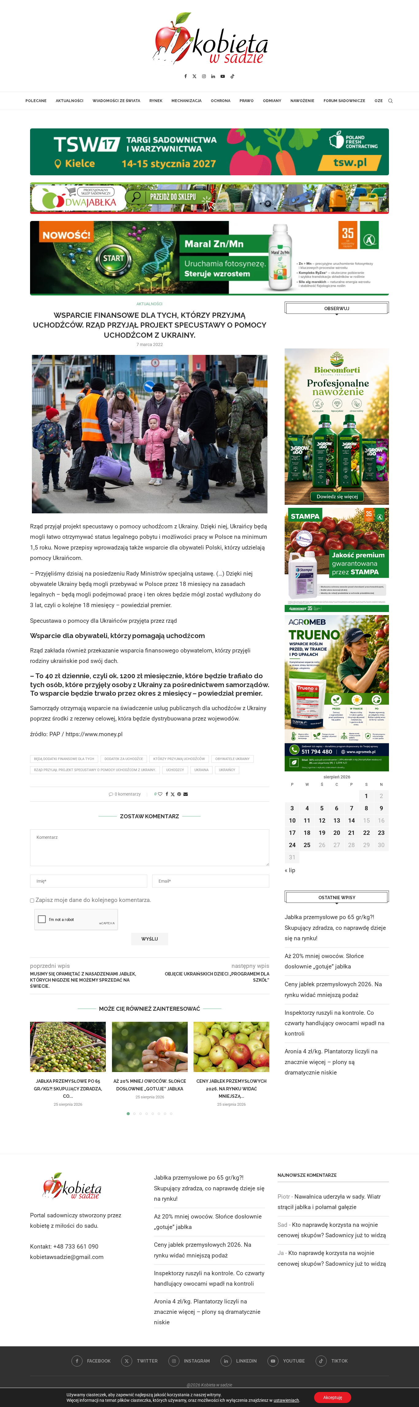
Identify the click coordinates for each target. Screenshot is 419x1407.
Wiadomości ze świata (116, 101)
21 (351, 832)
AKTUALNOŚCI (69, 101)
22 (366, 832)
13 (336, 820)
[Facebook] (185, 76)
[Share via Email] (185, 794)
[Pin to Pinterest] (179, 794)
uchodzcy (175, 770)
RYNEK (155, 101)
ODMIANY (272, 101)
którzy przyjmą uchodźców (179, 759)
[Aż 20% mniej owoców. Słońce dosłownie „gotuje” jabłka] (150, 1047)
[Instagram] (204, 76)
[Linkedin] (213, 76)
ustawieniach (286, 1400)
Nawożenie (302, 101)
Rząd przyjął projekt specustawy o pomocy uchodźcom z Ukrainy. (95, 770)
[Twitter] (194, 76)
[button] (38, 1068)
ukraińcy (227, 770)
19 (322, 832)
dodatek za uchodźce (124, 759)
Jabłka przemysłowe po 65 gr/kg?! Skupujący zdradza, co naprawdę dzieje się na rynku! (335, 927)
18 (307, 832)
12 (322, 820)
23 (381, 832)
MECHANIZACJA (186, 101)
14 (351, 820)
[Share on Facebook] (167, 794)
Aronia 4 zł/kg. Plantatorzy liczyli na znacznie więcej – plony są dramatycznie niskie (331, 1062)
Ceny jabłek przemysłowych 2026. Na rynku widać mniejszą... (231, 1089)
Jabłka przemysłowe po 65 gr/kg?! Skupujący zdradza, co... (68, 1089)
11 (307, 820)
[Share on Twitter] (173, 794)
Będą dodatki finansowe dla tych (64, 759)
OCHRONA (220, 101)
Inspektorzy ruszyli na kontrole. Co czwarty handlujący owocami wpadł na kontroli (334, 1023)
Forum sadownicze (344, 101)
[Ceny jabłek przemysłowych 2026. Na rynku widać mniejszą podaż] (231, 1047)
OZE (379, 101)
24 (292, 845)
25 (307, 845)
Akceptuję (332, 1397)
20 (336, 832)
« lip (290, 870)
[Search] (390, 101)
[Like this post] (160, 794)
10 (292, 820)
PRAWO (247, 101)
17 (292, 832)
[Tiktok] (232, 76)
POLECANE (36, 101)
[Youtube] (223, 76)
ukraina (201, 770)
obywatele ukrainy (232, 759)
